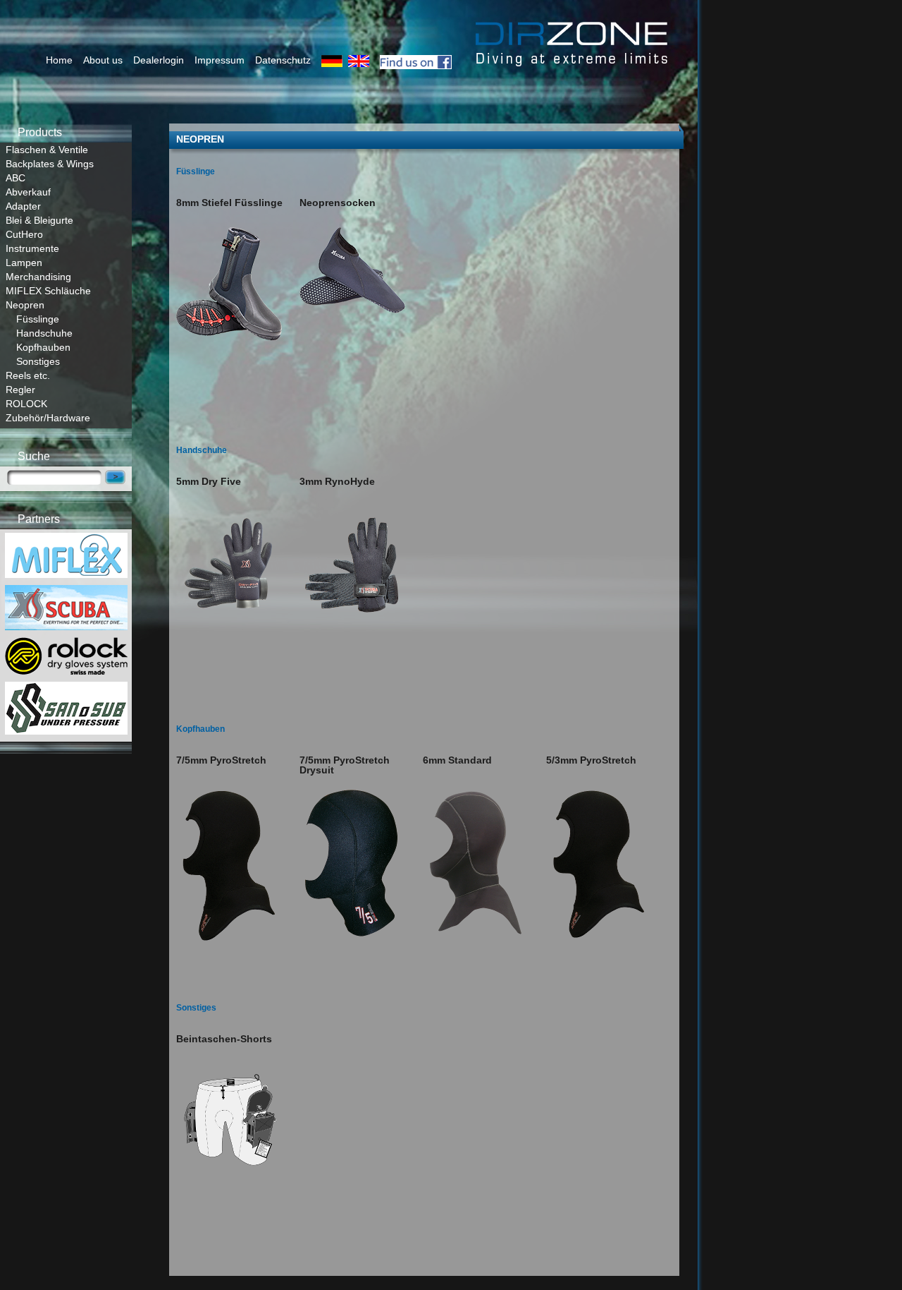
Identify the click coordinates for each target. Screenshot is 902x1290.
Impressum (219, 60)
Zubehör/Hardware (48, 417)
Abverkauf (28, 192)
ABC (15, 177)
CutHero (24, 234)
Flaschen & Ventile (47, 149)
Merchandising (38, 276)
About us (103, 60)
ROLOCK (26, 403)
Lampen (24, 262)
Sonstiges (38, 361)
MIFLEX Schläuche (48, 290)
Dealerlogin (158, 60)
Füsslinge (37, 319)
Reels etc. (28, 375)
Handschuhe (44, 333)
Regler (20, 389)
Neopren (25, 305)
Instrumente (32, 248)
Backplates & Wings (50, 163)
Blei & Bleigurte (39, 220)
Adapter (23, 206)
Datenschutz (283, 60)
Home (59, 60)
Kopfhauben (43, 347)
